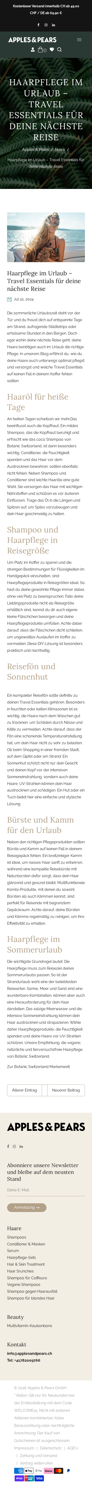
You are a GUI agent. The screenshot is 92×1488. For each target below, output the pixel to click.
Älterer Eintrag (24, 1090)
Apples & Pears (35, 149)
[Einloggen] (32, 49)
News (60, 149)
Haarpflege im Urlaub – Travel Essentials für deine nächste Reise (44, 280)
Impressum (24, 1448)
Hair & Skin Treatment (26, 1264)
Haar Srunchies (20, 1271)
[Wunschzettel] (51, 49)
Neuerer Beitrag (66, 1090)
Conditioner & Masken (26, 1244)
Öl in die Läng (56, 500)
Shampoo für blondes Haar (31, 1298)
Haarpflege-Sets (21, 1257)
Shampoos (16, 1237)
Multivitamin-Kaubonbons (29, 1326)
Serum (13, 1250)
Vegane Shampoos (23, 1284)
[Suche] (59, 49)
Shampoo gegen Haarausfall (32, 1291)
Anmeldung (24, 1207)
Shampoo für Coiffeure (27, 1278)
